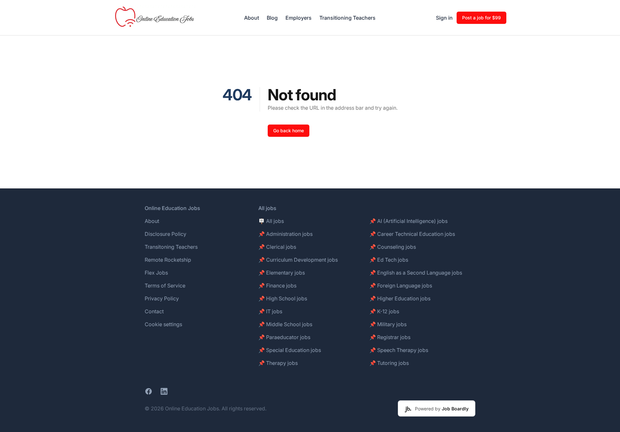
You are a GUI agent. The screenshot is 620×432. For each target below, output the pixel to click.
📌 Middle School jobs (285, 324)
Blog (272, 18)
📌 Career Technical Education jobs (412, 234)
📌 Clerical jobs (277, 247)
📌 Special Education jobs (289, 350)
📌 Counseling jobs (392, 247)
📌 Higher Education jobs (399, 298)
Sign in (444, 18)
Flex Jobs (156, 272)
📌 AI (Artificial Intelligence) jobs (408, 221)
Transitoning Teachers (171, 247)
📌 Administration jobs (285, 234)
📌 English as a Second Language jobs (415, 272)
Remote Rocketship (168, 259)
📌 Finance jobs (277, 285)
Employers (298, 18)
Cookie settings (163, 324)
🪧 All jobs (271, 221)
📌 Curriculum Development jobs (298, 259)
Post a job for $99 (481, 17)
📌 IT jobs (270, 311)
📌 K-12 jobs (384, 311)
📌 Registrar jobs (389, 337)
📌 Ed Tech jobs (388, 259)
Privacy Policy (162, 298)
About (251, 18)
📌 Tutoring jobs (389, 363)
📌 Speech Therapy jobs (398, 350)
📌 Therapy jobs (278, 363)
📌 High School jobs (282, 298)
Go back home (288, 130)
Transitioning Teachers (347, 18)
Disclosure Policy (165, 234)
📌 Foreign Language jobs (400, 285)
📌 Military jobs (388, 324)
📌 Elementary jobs (281, 272)
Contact (154, 311)
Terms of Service (165, 285)
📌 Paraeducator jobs (284, 337)
